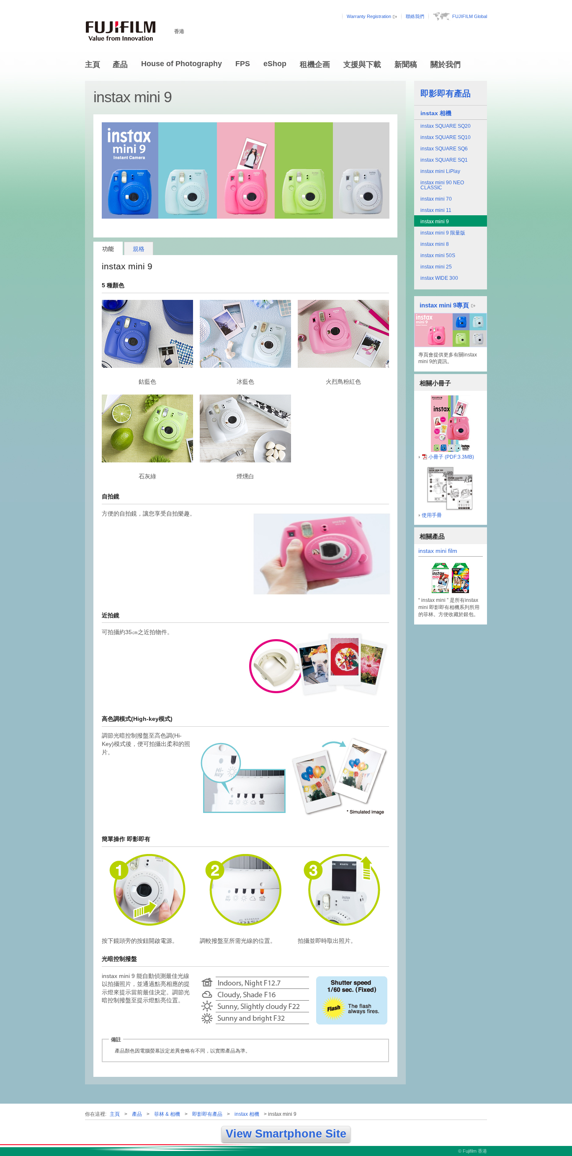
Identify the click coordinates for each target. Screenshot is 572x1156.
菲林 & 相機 (167, 1114)
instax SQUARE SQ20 (445, 126)
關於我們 (445, 64)
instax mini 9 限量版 (442, 233)
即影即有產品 (445, 93)
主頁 (92, 64)
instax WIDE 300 (439, 278)
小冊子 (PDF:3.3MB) (451, 457)
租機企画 (315, 64)
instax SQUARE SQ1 (444, 160)
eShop (274, 63)
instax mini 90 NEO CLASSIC (442, 185)
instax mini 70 (436, 199)
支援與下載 (362, 64)
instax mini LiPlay (440, 171)
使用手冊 (432, 515)
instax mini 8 (434, 244)
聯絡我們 (415, 16)
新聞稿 (405, 64)
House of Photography (181, 63)
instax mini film (437, 551)
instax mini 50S (437, 255)
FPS (242, 63)
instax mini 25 (436, 267)
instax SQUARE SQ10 (445, 137)
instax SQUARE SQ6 (444, 149)
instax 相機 (435, 113)
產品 (120, 64)
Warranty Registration (369, 16)
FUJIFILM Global (469, 16)
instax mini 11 (435, 210)
